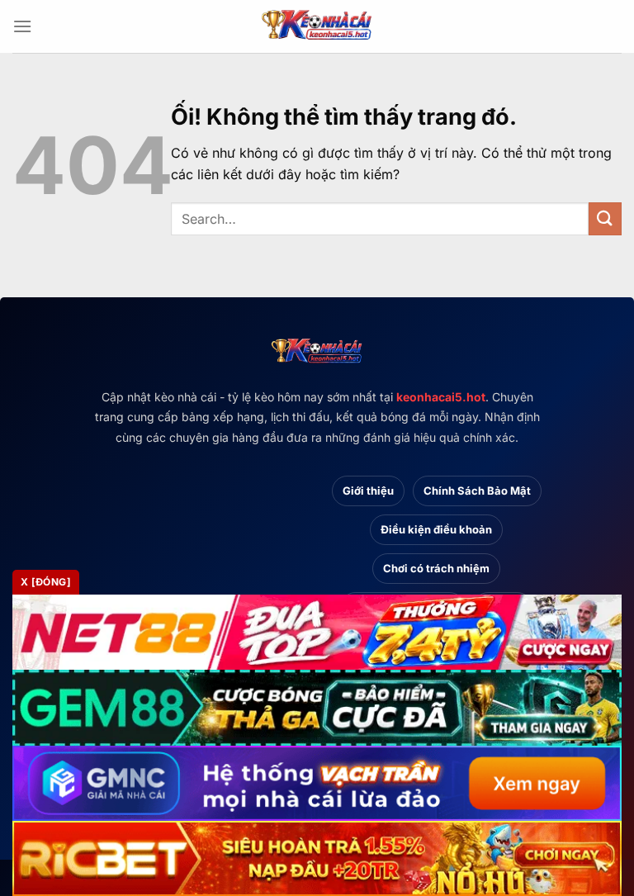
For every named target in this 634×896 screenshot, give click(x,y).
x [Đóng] (46, 582)
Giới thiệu (368, 490)
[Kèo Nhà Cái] (317, 26)
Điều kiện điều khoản (436, 529)
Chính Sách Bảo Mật (477, 490)
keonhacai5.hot (440, 397)
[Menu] (22, 26)
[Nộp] (605, 218)
